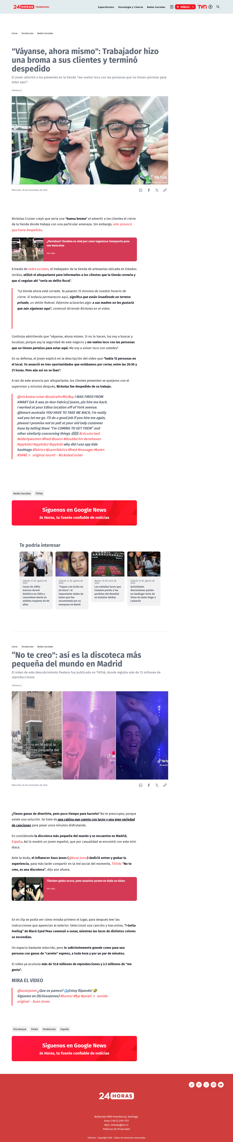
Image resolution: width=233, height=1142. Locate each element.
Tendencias (27, 33)
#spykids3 (24, 444)
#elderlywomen (29, 438)
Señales (185, 7)
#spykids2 (40, 444)
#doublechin (73, 438)
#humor (66, 995)
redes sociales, (38, 269)
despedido (34, 230)
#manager (85, 449)
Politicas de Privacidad (116, 1129)
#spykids (56, 444)
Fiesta (34, 1029)
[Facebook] (149, 190)
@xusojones (27, 990)
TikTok (39, 493)
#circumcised (89, 433)
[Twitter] (157, 190)
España (17, 841)
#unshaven (92, 438)
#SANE (22, 455)
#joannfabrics (56, 449)
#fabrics (38, 449)
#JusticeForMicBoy (59, 396)
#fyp (76, 995)
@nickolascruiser (30, 396)
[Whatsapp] (140, 190)
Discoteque (19, 1029)
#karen (99, 449)
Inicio (15, 33)
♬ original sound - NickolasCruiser (55, 455)
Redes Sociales (156, 7)
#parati (86, 995)
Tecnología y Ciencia (130, 7)
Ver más (51, 253)
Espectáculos (106, 7)
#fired (46, 438)
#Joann (57, 438)
